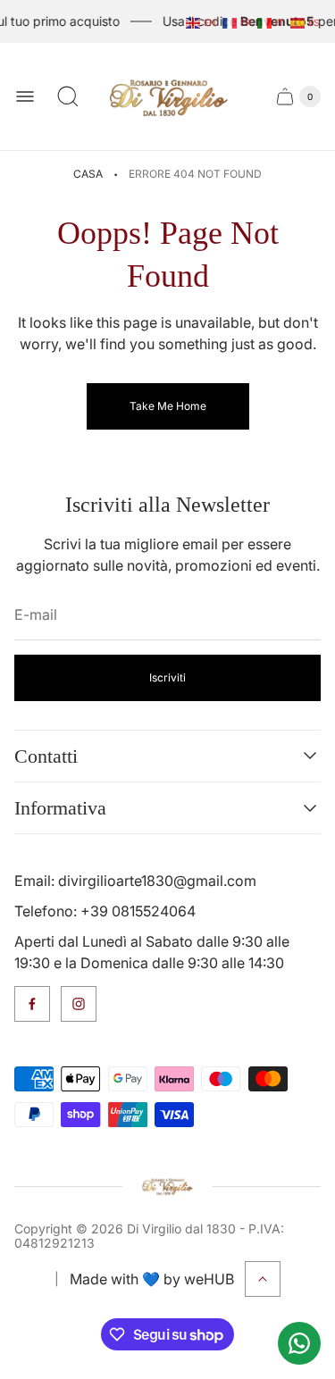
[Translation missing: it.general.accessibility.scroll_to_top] (263, 1279)
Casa (88, 173)
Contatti (46, 756)
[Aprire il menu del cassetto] (25, 96)
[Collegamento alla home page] (168, 1185)
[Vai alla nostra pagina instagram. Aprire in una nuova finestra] (78, 1004)
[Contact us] (299, 1343)
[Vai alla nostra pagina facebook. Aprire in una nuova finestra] (32, 1004)
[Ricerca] (68, 96)
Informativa (60, 808)
